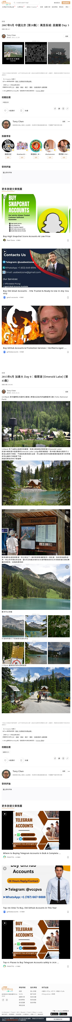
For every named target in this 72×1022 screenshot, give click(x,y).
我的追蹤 (33, 1000)
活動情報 (44, 87)
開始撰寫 (66, 3)
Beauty (24, 1012)
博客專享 (62, 7)
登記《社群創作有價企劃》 (23, 81)
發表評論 (7, 172)
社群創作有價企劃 (8, 7)
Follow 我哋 (40, 91)
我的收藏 (33, 997)
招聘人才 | (34, 1014)
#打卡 (53, 991)
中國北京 (6, 102)
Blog (35, 1012)
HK (19, 1012)
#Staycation (46, 994)
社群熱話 (20, 7)
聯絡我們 (41, 1014)
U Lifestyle (6, 1012)
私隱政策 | (27, 1014)
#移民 (53, 994)
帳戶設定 (33, 994)
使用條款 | (19, 1014)
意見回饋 (22, 1002)
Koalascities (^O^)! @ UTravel (22, 154)
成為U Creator (32, 7)
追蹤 (66, 36)
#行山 (48, 991)
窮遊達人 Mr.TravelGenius (36, 154)
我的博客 (33, 1002)
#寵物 (44, 991)
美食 (21, 87)
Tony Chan (11, 35)
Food (30, 1012)
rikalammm (50, 154)
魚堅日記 (8, 154)
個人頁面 (33, 991)
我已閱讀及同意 (58, 1019)
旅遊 (3, 21)
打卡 (12, 87)
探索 (41, 7)
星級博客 (55, 7)
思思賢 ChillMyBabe (64, 154)
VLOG (21, 994)
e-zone (40, 1012)
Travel (14, 1012)
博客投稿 (22, 1005)
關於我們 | (5, 1014)
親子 (26, 87)
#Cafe (62, 991)
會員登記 (57, 3)
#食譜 (58, 991)
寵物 (31, 87)
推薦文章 (47, 7)
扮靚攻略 (37, 87)
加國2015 (6, 752)
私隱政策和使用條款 (12, 1020)
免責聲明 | (12, 1014)
